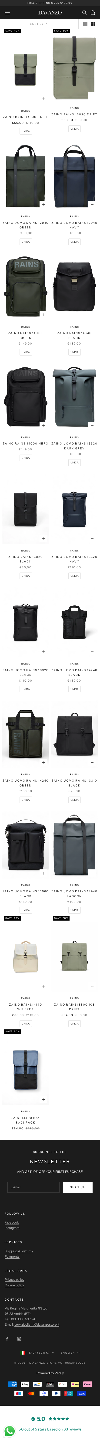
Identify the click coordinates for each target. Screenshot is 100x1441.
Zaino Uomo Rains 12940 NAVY (74, 225)
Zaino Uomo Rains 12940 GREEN (26, 225)
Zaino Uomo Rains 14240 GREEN (26, 783)
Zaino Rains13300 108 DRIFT (74, 1007)
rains (25, 110)
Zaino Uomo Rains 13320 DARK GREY (74, 446)
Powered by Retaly (50, 1373)
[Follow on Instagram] (19, 1339)
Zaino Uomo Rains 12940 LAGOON (74, 894)
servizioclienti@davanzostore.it (36, 1324)
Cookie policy (14, 1285)
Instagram (12, 1228)
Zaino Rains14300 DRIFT (25, 117)
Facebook (12, 1222)
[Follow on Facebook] (7, 1339)
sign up (78, 1187)
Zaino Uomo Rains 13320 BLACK (26, 672)
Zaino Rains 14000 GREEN (25, 335)
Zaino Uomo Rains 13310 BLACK (74, 783)
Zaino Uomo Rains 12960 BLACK (26, 894)
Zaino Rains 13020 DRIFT (74, 114)
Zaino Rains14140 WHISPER (25, 1007)
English (68, 1352)
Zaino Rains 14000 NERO (26, 443)
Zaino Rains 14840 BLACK (74, 335)
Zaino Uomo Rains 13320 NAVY (74, 559)
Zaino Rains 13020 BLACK (25, 559)
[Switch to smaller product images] (93, 24)
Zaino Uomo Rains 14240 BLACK (74, 672)
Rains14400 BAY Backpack (25, 1120)
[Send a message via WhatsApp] (9, 1431)
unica (26, 131)
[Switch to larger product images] (85, 24)
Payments (12, 1256)
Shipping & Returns (19, 1251)
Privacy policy (14, 1279)
